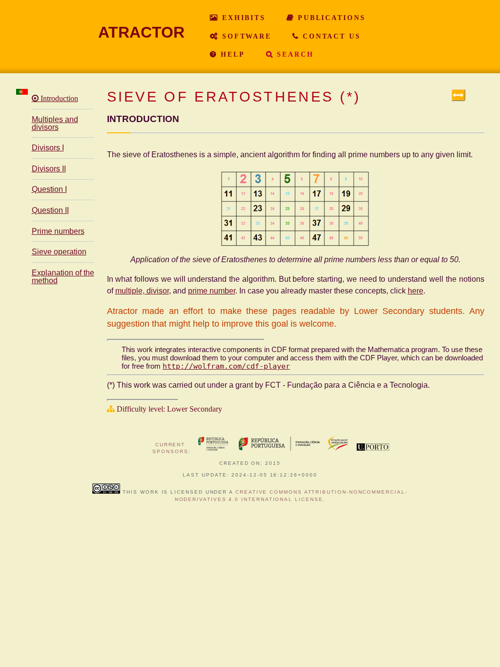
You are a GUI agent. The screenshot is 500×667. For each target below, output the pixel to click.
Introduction (58, 99)
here (415, 291)
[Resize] (458, 95)
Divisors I (48, 148)
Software (245, 36)
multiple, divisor (142, 291)
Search (293, 54)
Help (231, 54)
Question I (49, 189)
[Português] (22, 92)
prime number (211, 291)
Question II (50, 210)
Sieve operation (59, 252)
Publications (329, 17)
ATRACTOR (141, 32)
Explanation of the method (63, 277)
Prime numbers (58, 231)
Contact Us (330, 36)
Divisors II (49, 169)
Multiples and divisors (55, 123)
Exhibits (242, 17)
